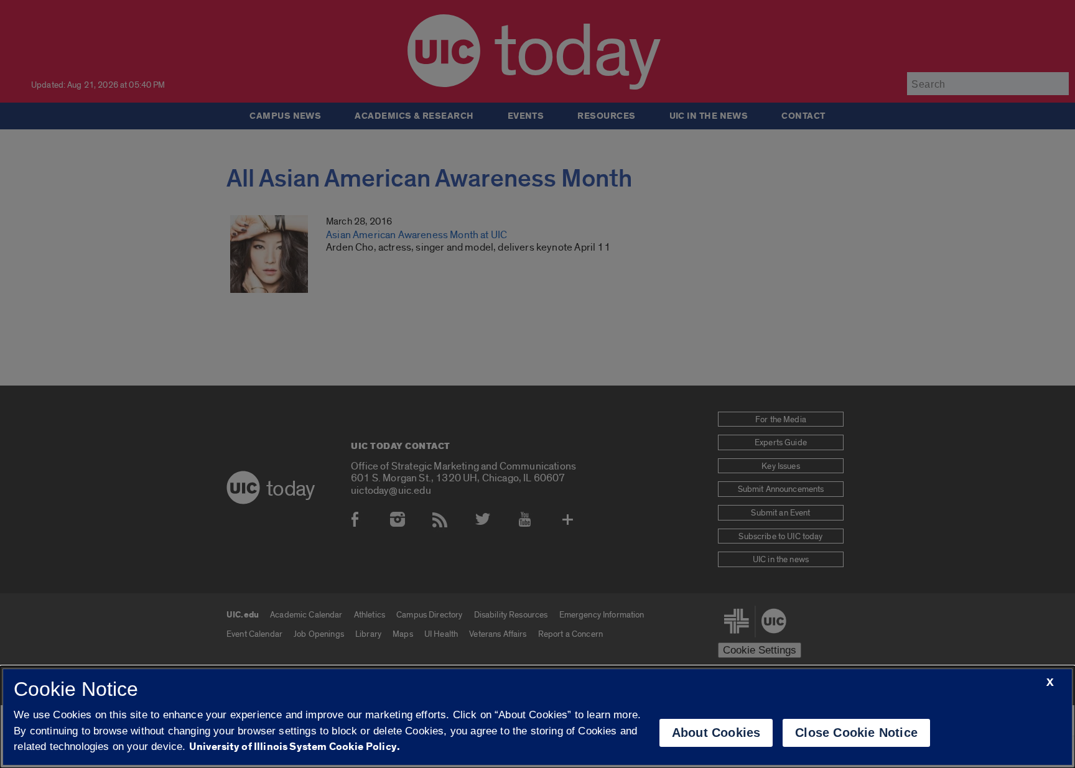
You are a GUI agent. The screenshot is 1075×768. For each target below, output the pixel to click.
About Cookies (716, 732)
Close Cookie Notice (856, 732)
